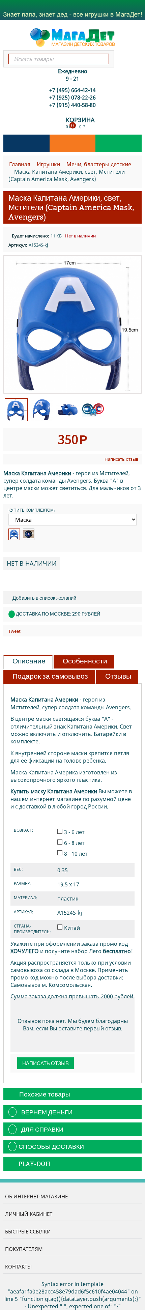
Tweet (14, 631)
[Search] (103, 59)
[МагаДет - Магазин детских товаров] (72, 37)
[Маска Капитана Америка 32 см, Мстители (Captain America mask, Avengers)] (72, 324)
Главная (19, 164)
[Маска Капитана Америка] (14, 534)
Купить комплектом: (31, 510)
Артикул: (17, 245)
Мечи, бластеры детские (98, 164)
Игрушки (48, 164)
